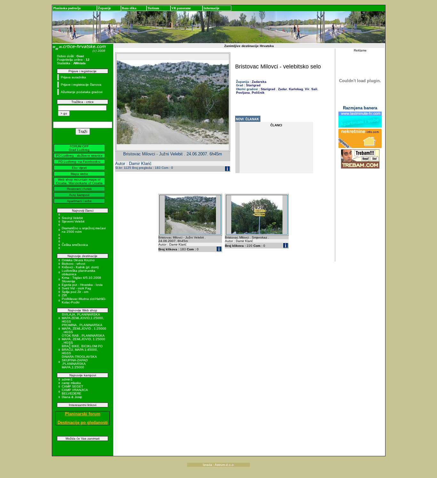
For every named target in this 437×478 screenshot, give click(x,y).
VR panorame (181, 8)
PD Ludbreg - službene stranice (79, 155)
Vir (306, 89)
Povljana (243, 92)
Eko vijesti (79, 167)
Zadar (282, 89)
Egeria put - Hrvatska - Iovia (82, 284)
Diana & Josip (72, 397)
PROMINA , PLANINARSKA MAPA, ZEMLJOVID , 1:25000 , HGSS (84, 328)
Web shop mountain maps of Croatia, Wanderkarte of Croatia (79, 181)
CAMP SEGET (72, 386)
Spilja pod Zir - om (75, 292)
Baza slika (129, 8)
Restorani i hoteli (79, 189)
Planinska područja (67, 8)
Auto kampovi (79, 195)
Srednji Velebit (72, 218)
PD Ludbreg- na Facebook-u (79, 161)
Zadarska (259, 81)
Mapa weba (79, 174)
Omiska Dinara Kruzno (78, 260)
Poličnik (258, 92)
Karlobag (295, 89)
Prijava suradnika (73, 77)
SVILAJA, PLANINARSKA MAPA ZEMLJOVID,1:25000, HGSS (83, 318)
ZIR (64, 295)
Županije (104, 8)
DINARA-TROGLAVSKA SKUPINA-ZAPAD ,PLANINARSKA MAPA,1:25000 (79, 362)
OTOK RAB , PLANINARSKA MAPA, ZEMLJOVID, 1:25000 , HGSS (83, 339)
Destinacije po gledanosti (83, 422)
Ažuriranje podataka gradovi (81, 92)
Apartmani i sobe (79, 201)
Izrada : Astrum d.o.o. (218, 464)
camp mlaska (71, 383)
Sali (313, 89)
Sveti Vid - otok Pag (76, 288)
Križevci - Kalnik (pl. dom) (80, 267)
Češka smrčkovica (75, 245)
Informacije (211, 8)
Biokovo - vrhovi (73, 263)
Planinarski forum (82, 413)
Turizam (153, 8)
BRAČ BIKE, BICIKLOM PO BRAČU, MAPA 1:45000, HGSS (82, 349)
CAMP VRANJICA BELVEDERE (75, 391)
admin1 (67, 379)
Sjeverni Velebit (73, 221)
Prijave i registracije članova (81, 84)
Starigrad (253, 85)
